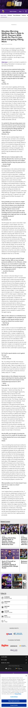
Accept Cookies (14, 705)
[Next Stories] (24, 581)
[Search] (23, 11)
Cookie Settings (14, 696)
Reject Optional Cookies (14, 701)
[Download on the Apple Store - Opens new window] (8, 668)
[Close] (26, 675)
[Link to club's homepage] (3, 11)
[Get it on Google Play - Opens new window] (18, 669)
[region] (14, 691)
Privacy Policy (18, 693)
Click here (4, 62)
